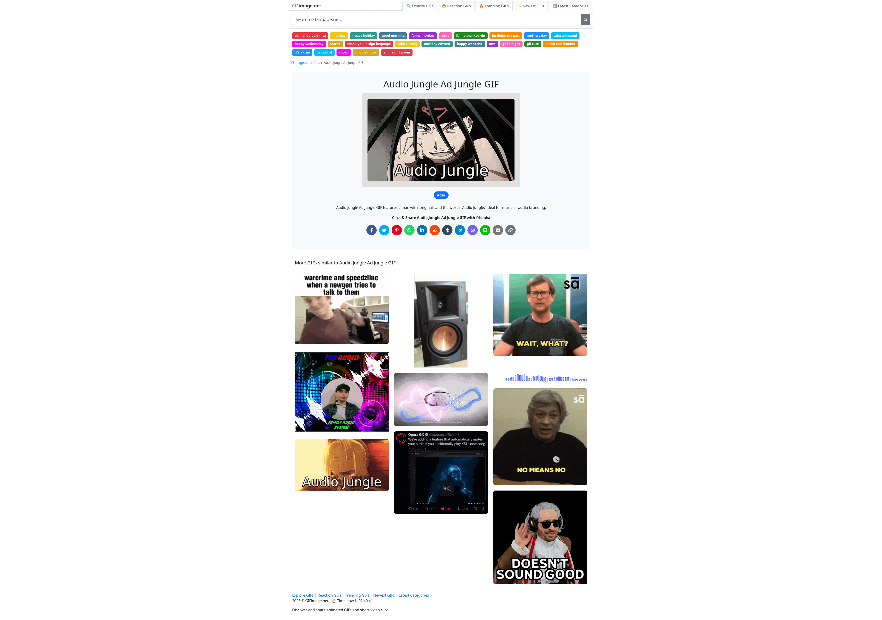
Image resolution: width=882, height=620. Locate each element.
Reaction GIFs (329, 595)
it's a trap (302, 52)
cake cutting (407, 44)
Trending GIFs (357, 595)
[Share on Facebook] (371, 230)
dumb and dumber (560, 44)
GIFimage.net (299, 62)
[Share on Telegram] (460, 230)
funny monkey (423, 35)
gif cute (533, 44)
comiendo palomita (310, 35)
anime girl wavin (397, 52)
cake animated (565, 35)
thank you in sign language (369, 44)
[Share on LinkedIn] (422, 230)
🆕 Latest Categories (570, 5)
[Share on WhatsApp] (409, 230)
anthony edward (437, 44)
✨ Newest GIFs (530, 5)
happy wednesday (309, 44)
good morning (393, 35)
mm (492, 44)
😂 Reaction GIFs (456, 5)
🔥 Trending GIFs (494, 5)
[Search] (585, 19)
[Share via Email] (498, 230)
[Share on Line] (485, 230)
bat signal (324, 52)
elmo (445, 35)
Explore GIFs (303, 595)
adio (441, 195)
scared (335, 44)
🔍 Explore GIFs (419, 5)
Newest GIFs (384, 595)
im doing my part (506, 35)
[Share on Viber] (472, 230)
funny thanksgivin (470, 35)
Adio (317, 62)
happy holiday (363, 35)
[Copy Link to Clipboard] (510, 230)
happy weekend (469, 44)
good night (511, 44)
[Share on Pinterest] (397, 230)
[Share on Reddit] (435, 230)
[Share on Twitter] (384, 230)
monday (338, 35)
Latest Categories (414, 595)
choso (343, 52)
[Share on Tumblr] (447, 230)
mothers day (537, 35)
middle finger (366, 52)
